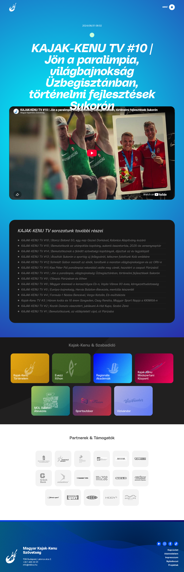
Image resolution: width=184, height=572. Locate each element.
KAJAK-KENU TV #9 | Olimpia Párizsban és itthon (54, 278)
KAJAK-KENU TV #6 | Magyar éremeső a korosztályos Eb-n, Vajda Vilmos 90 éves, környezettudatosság (90, 284)
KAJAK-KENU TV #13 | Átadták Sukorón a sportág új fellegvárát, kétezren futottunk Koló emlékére (85, 256)
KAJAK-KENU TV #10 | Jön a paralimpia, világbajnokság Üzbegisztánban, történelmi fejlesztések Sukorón (90, 273)
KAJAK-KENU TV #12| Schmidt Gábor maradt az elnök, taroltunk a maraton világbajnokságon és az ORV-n (91, 262)
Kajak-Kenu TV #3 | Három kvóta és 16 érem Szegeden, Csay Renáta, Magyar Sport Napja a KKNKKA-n (89, 300)
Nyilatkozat (172, 561)
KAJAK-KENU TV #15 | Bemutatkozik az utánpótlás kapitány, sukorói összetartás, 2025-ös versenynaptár (91, 245)
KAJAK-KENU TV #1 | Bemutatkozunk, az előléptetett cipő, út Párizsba (67, 311)
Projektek (173, 565)
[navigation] (166, 7)
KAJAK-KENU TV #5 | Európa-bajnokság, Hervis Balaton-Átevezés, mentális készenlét (77, 289)
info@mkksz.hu (30, 565)
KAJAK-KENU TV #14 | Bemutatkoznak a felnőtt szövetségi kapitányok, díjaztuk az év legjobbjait (85, 251)
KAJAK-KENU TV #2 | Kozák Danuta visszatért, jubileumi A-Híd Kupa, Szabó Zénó (75, 306)
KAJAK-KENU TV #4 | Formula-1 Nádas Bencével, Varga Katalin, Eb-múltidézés (73, 295)
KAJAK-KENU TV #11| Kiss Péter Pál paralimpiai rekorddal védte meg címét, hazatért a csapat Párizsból (89, 267)
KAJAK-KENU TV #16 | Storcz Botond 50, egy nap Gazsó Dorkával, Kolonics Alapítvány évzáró (83, 240)
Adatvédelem (171, 554)
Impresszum (171, 557)
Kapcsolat (173, 550)
